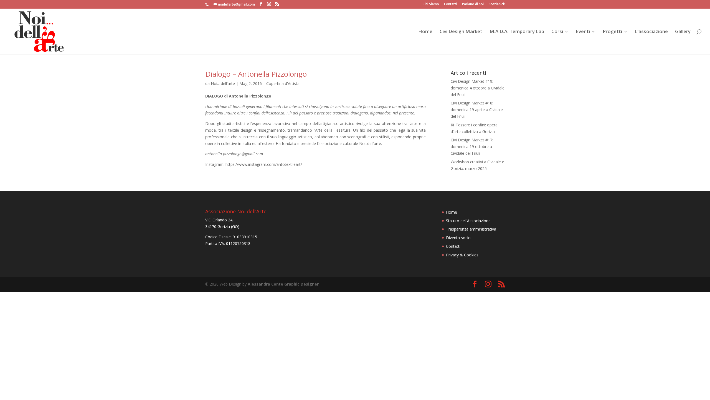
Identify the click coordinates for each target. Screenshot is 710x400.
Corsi (557, 31)
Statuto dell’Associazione (468, 220)
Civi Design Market (461, 31)
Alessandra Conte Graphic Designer (283, 284)
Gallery (683, 31)
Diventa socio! (458, 237)
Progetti (612, 31)
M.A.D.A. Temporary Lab (517, 31)
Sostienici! (497, 4)
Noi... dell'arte (223, 83)
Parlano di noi (473, 4)
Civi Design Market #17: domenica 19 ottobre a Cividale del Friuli (472, 146)
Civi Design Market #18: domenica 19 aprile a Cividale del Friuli (477, 109)
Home (425, 31)
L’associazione (651, 31)
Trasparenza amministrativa (471, 229)
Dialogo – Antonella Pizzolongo (256, 74)
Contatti (450, 4)
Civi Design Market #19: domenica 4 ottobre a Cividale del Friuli (477, 88)
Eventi (583, 31)
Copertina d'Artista (283, 83)
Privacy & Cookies (462, 255)
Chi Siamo (431, 4)
